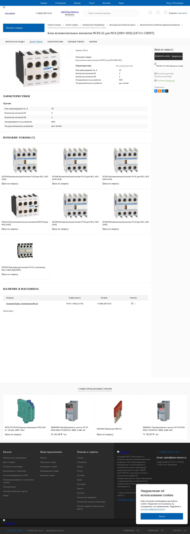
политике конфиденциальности (153, 509)
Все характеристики (124, 66)
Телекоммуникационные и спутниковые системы (18, 481)
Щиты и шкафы (9, 462)
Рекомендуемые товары (49, 471)
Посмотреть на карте (126, 500)
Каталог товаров (14, 27)
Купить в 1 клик (176, 66)
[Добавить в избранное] (69, 50)
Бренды (77, 3)
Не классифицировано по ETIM (15, 475)
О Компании (60, 3)
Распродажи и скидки (48, 467)
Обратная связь (14, 530)
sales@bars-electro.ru (70, 12)
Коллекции (81, 484)
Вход (168, 3)
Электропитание (9, 487)
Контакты (80, 493)
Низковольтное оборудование (14, 458)
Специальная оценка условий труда (91, 502)
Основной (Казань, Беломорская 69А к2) (22, 304)
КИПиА (6, 496)
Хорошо (162, 516)
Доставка (106, 3)
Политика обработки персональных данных (91, 507)
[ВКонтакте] (155, 91)
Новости (80, 489)
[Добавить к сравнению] (69, 56)
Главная (43, 3)
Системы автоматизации (12, 467)
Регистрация (178, 3)
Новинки (43, 458)
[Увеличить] (38, 67)
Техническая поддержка (86, 497)
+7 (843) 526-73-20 (34, 530)
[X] (166, 91)
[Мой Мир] (163, 91)
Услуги (91, 3)
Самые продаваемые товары (95, 389)
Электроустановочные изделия (15, 491)
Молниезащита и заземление (14, 471)
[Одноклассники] (159, 91)
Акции (121, 3)
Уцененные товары (47, 475)
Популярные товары (48, 462)
